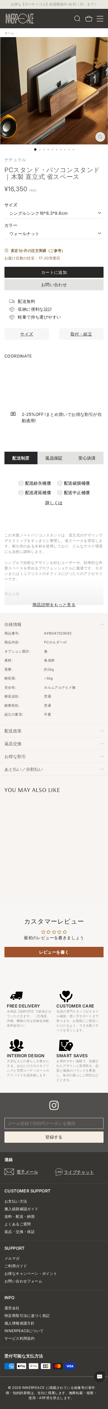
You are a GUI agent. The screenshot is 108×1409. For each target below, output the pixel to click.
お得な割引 (15, 756)
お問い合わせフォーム (23, 1281)
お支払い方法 (15, 1201)
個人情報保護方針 (19, 1323)
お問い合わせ (54, 284)
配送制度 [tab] (21, 458)
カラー (10, 225)
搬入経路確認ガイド (21, 1209)
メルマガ (12, 1258)
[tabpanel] (54, 493)
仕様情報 (13, 624)
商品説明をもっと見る (54, 604)
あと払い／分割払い (23, 769)
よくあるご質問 (17, 1224)
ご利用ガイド (15, 1266)
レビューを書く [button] (54, 952)
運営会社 (12, 1308)
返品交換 (13, 743)
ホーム (9, 33)
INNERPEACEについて (24, 1330)
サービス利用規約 (19, 1338)
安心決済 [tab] (87, 458)
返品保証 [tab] (54, 458)
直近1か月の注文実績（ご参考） (36, 250)
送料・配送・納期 (19, 1216)
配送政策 (13, 730)
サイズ (10, 204)
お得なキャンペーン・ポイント (30, 1273)
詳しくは (54, 502)
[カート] (89, 18)
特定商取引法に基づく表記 (27, 1315)
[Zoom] (100, 137)
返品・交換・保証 (19, 1231)
